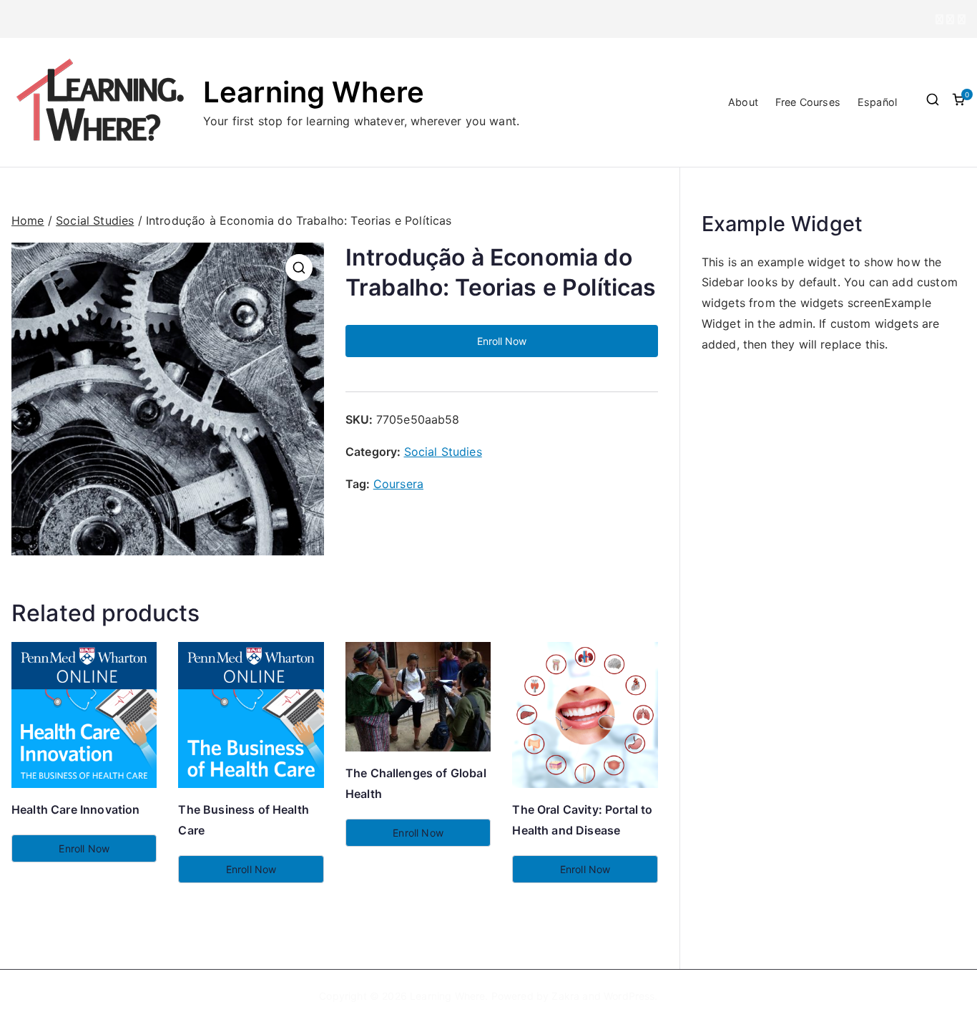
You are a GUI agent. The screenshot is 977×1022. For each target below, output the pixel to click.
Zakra (565, 996)
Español (877, 102)
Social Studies (95, 220)
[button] (299, 267)
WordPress (629, 996)
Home (27, 220)
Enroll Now (501, 341)
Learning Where (313, 92)
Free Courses (807, 102)
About (743, 102)
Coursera (398, 484)
